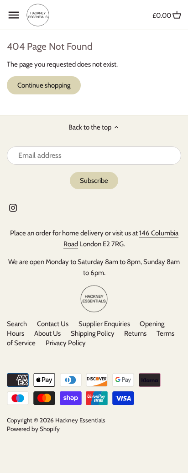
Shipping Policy (93, 333)
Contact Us (52, 324)
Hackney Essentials (80, 420)
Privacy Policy (66, 343)
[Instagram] (13, 207)
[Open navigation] (14, 15)
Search (17, 324)
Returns (135, 333)
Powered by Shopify (33, 428)
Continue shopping (43, 85)
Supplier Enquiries (104, 324)
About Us (47, 333)
